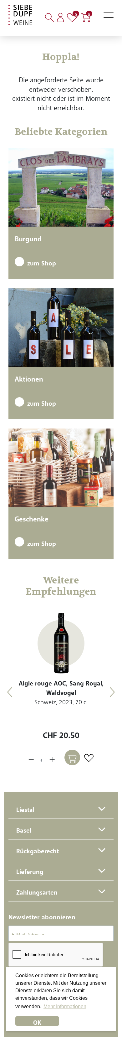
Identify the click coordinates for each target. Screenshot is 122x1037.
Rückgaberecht (37, 849)
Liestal (25, 808)
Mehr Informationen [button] (64, 1006)
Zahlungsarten (37, 891)
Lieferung (29, 870)
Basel (23, 829)
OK (37, 1021)
